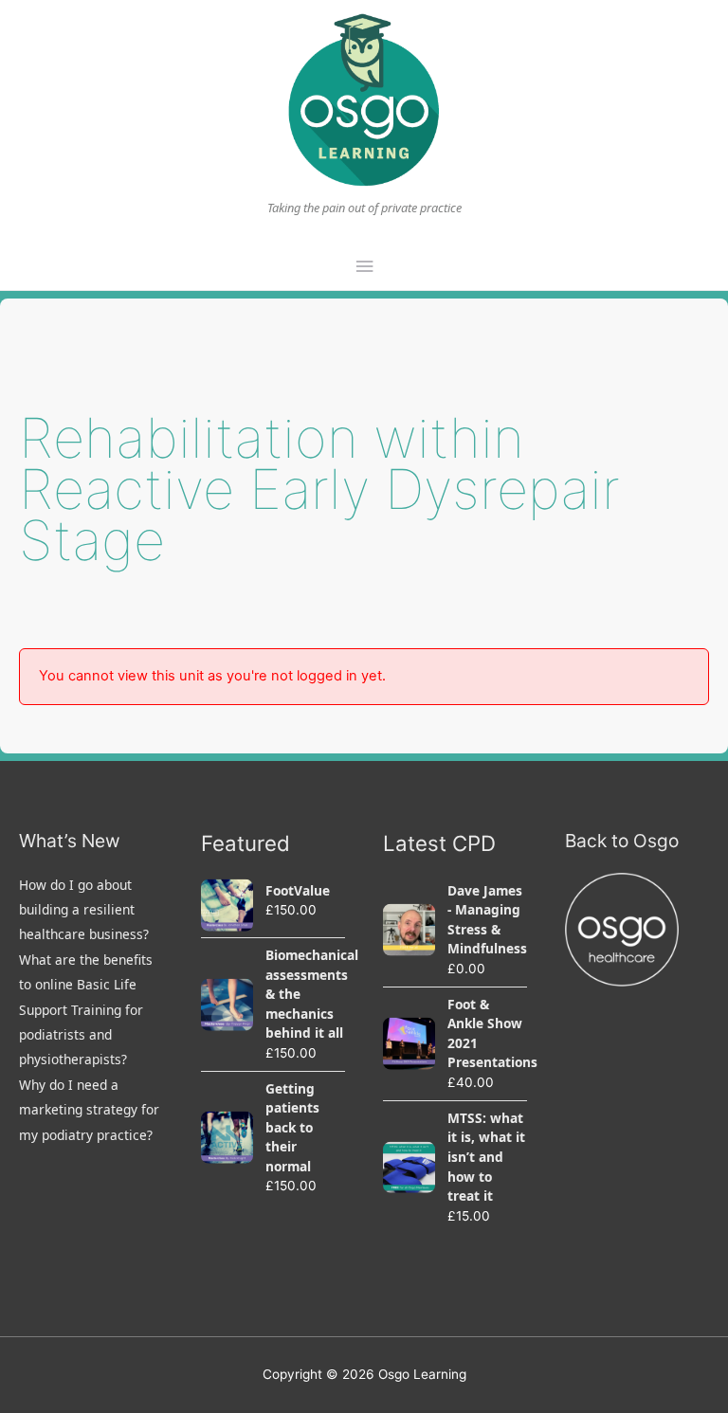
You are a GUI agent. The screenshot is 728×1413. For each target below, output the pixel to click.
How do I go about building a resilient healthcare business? (84, 910)
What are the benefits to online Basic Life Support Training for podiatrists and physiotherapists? (86, 1010)
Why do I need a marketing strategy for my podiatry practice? (89, 1110)
